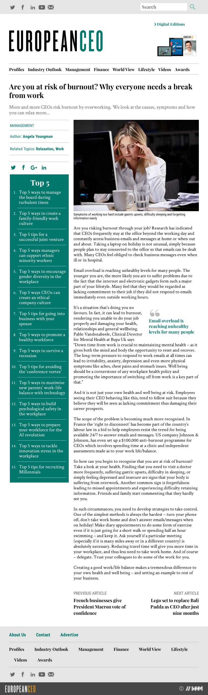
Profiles (16, 69)
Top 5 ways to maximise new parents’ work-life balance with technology (42, 387)
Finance (101, 69)
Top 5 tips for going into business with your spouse (42, 318)
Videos (164, 69)
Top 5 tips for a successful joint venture (41, 237)
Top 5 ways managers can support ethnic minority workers (39, 255)
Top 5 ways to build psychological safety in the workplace (40, 408)
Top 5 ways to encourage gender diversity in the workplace (42, 276)
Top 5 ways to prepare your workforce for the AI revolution (40, 429)
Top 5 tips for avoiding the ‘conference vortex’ (40, 369)
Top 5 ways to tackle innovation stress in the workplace (41, 450)
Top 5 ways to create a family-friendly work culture (40, 218)
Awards (182, 69)
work (60, 148)
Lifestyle (146, 69)
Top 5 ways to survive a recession (41, 353)
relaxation (45, 148)
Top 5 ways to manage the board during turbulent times (40, 197)
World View (124, 69)
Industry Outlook (45, 69)
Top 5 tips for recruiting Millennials (41, 469)
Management (77, 69)
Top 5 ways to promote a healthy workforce (42, 337)
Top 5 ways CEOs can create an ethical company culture (39, 297)
